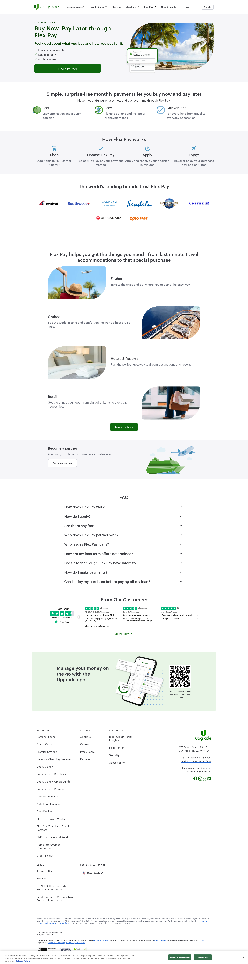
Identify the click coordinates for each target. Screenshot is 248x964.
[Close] (243, 957)
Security (114, 754)
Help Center (116, 747)
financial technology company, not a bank (66, 942)
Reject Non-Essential (180, 957)
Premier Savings (47, 751)
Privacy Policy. (23, 961)
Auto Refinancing (47, 796)
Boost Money (45, 766)
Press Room (87, 751)
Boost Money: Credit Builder (54, 781)
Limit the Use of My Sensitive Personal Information (55, 898)
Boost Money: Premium (51, 788)
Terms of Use (45, 870)
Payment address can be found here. (196, 758)
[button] (76, 7)
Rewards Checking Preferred (54, 758)
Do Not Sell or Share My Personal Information (51, 887)
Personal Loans (46, 736)
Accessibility (117, 762)
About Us (86, 736)
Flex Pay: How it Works (51, 818)
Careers (85, 743)
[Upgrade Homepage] (46, 7)
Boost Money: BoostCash (52, 773)
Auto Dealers (45, 811)
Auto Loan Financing (49, 803)
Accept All (203, 957)
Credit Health (45, 855)
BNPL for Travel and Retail (53, 836)
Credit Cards (45, 743)
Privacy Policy (51, 922)
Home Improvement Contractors (49, 845)
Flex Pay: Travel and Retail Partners (53, 827)
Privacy (41, 878)
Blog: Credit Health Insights (121, 738)
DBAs (203, 940)
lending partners (100, 940)
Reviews (85, 758)
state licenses (160, 940)
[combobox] (93, 873)
